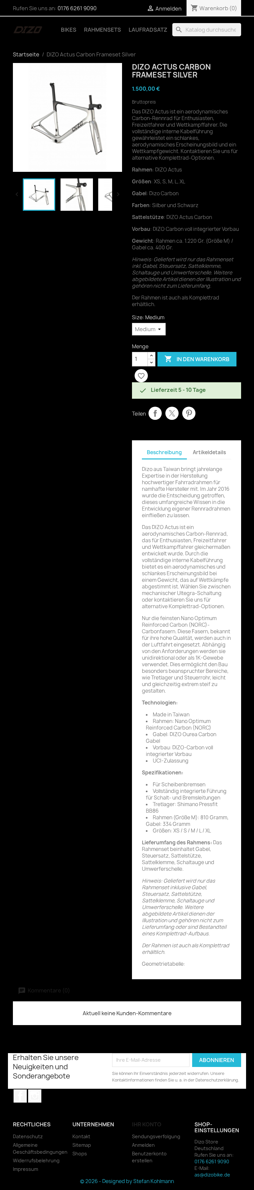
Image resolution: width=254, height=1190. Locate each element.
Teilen (155, 413)
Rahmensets (102, 29)
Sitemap (81, 1145)
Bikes (68, 29)
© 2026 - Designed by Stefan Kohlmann (127, 1181)
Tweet (172, 413)
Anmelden (143, 1145)
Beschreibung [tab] (164, 452)
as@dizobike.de (212, 1175)
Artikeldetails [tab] (209, 452)
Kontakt (81, 1136)
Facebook (20, 1096)
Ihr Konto (146, 1124)
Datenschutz (28, 1136)
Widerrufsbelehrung (36, 1160)
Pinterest (188, 413)
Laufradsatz (148, 29)
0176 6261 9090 (77, 8)
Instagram (34, 1096)
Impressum (25, 1169)
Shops (79, 1153)
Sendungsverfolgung (156, 1136)
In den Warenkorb (197, 359)
